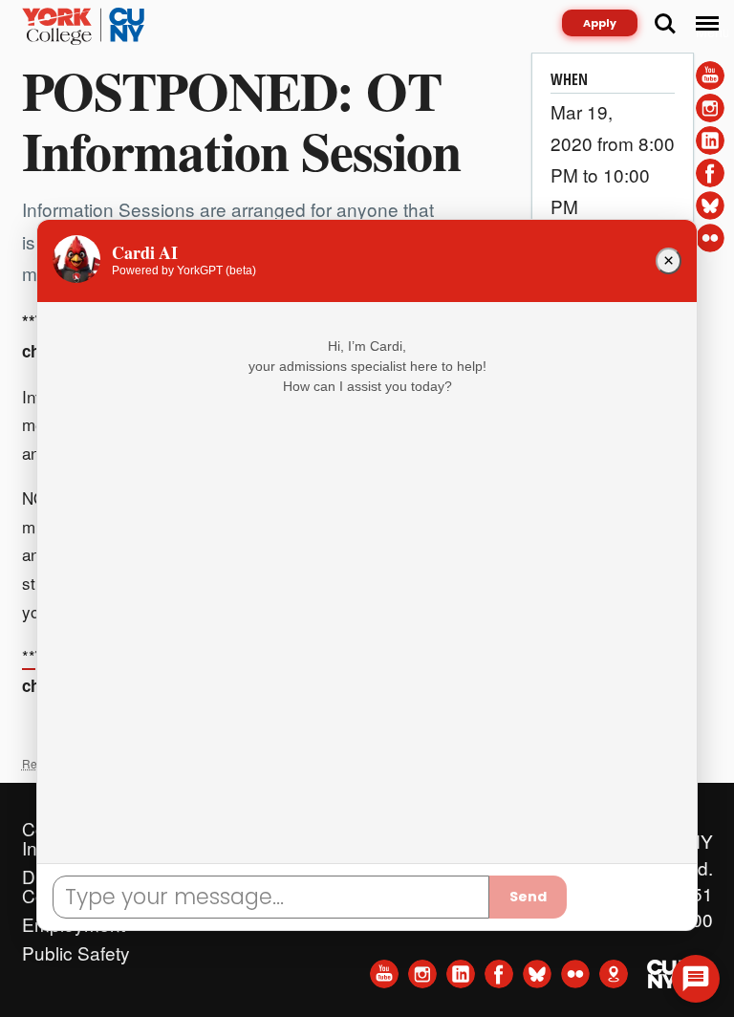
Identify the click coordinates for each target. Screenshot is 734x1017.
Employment (73, 919)
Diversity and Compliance (75, 871)
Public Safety (76, 948)
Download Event (617, 268)
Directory (237, 824)
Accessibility (251, 852)
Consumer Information (68, 824)
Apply (599, 23)
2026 (231, 910)
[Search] (665, 24)
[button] (696, 979)
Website (234, 881)
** (28, 656)
